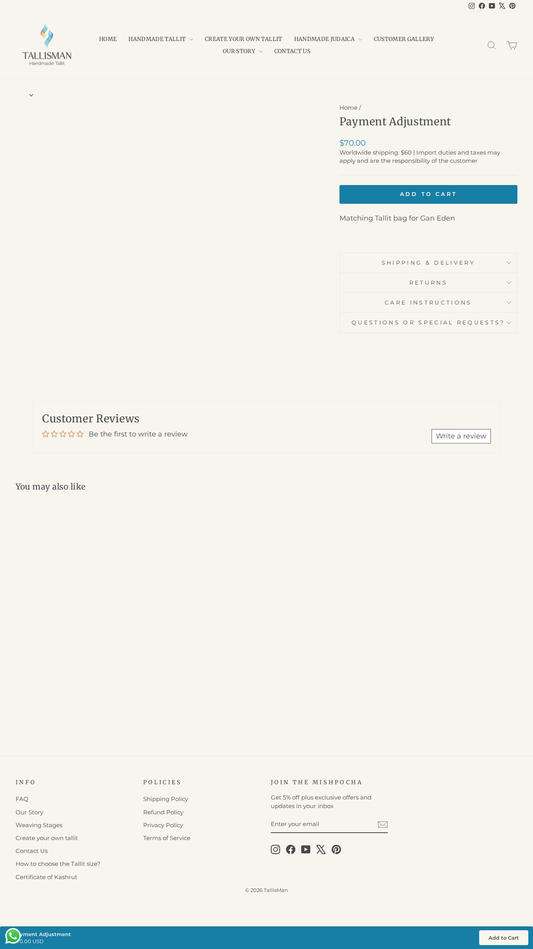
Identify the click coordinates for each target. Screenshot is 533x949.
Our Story (240, 51)
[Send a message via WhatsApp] (13, 936)
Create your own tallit (243, 39)
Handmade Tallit (157, 39)
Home (108, 39)
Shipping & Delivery (428, 262)
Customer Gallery (404, 39)
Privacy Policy (163, 825)
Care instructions (428, 302)
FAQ (22, 799)
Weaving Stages (39, 825)
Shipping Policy (165, 799)
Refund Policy (163, 812)
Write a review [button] (461, 436)
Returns (428, 282)
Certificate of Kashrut (46, 877)
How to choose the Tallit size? (58, 863)
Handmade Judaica (325, 39)
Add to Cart (504, 938)
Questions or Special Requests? (428, 322)
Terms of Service (166, 838)
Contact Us (292, 51)
